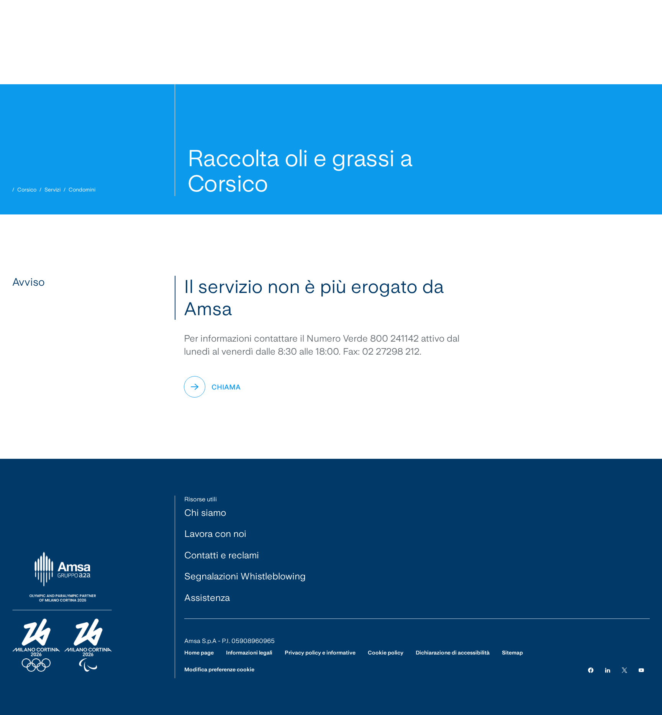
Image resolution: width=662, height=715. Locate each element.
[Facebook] (590, 669)
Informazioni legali (249, 653)
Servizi (52, 190)
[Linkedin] (607, 669)
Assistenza (207, 597)
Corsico (26, 190)
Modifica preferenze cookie (219, 669)
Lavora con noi (215, 533)
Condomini (82, 190)
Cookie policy (385, 653)
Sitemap (512, 653)
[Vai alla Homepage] (62, 612)
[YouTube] (641, 669)
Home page (199, 653)
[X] (624, 669)
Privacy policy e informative (320, 653)
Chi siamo (205, 512)
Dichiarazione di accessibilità (453, 653)
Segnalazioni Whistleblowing (245, 576)
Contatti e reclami (221, 555)
